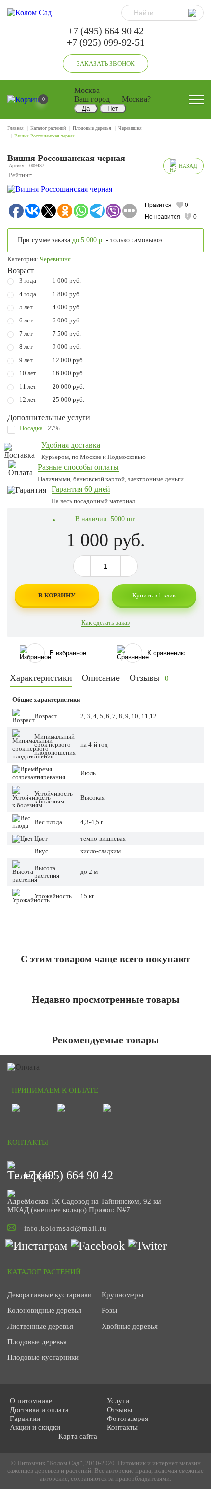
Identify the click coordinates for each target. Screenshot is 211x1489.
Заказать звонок (106, 63)
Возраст (20, 270)
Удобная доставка (70, 445)
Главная (15, 128)
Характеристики (41, 678)
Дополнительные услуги (48, 417)
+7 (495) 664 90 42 (106, 30)
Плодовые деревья (92, 128)
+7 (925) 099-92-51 (106, 42)
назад (188, 166)
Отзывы (149, 678)
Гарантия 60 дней (81, 489)
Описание (101, 678)
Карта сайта (77, 1436)
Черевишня (130, 128)
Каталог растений (48, 128)
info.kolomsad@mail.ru (65, 1228)
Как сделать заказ (105, 622)
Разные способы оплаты (78, 467)
